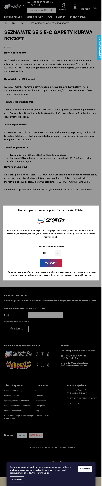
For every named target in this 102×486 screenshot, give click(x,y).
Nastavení (17, 479)
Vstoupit (51, 262)
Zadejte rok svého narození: (51, 246)
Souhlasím (85, 468)
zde (49, 473)
